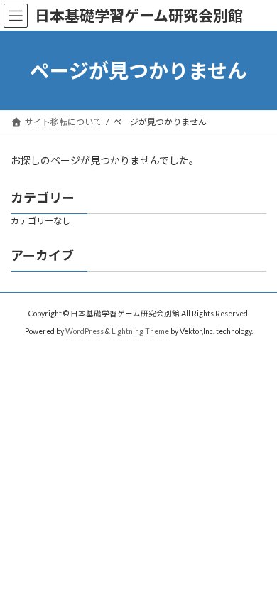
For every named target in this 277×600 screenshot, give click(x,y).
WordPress (84, 330)
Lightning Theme (140, 330)
